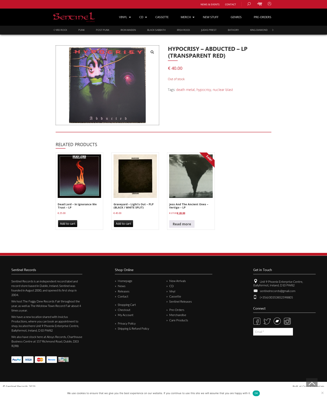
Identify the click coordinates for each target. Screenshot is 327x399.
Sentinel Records (74, 16)
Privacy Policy (127, 323)
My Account (125, 315)
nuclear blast (223, 89)
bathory (213, 30)
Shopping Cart (127, 304)
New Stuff (211, 17)
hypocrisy (203, 89)
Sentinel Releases (180, 301)
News (121, 286)
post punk (83, 30)
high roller (267, 30)
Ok (256, 393)
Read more (182, 224)
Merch (186, 17)
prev (54, 30)
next (273, 30)
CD (141, 17)
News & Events (210, 4)
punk (62, 30)
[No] (322, 393)
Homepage (125, 281)
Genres (236, 17)
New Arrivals (177, 281)
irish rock (163, 30)
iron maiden (108, 30)
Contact (230, 4)
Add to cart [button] (67, 224)
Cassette (162, 17)
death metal (185, 89)
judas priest (189, 30)
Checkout (124, 309)
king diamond (239, 30)
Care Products (178, 320)
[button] (152, 52)
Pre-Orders (262, 17)
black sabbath (137, 30)
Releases (123, 291)
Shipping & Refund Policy (133, 328)
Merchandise (177, 315)
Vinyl (123, 17)
